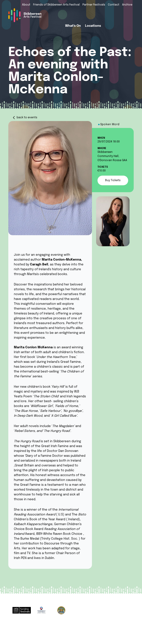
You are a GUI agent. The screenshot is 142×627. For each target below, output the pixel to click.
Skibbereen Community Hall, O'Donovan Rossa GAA (112, 156)
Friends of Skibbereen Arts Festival (56, 4)
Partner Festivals (93, 4)
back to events (27, 117)
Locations (93, 25)
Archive (127, 4)
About (26, 4)
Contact (113, 4)
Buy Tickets (113, 180)
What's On (73, 25)
